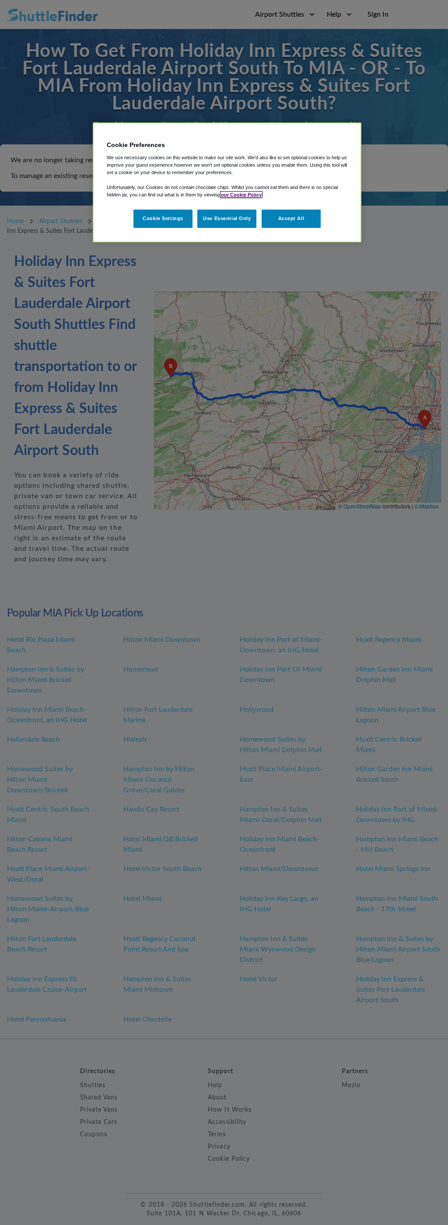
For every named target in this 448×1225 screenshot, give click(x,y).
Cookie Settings (163, 218)
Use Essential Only (227, 218)
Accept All (291, 218)
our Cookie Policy (241, 194)
